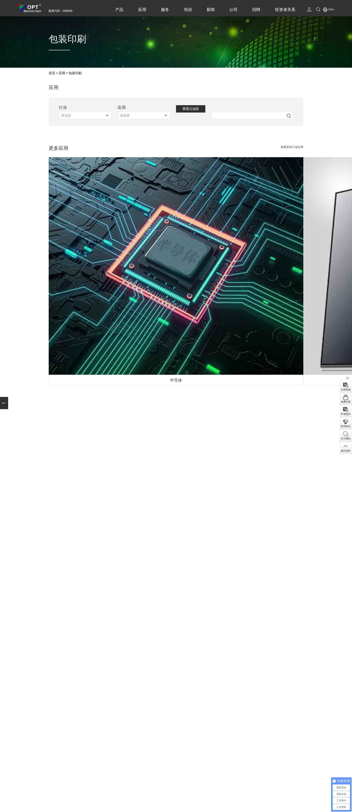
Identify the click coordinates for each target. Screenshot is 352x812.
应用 (142, 9)
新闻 (211, 9)
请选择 (66, 115)
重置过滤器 (191, 108)
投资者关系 (285, 9)
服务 (165, 9)
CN (330, 9)
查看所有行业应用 (291, 147)
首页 (52, 73)
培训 (188, 9)
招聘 (256, 9)
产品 (119, 9)
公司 (233, 9)
